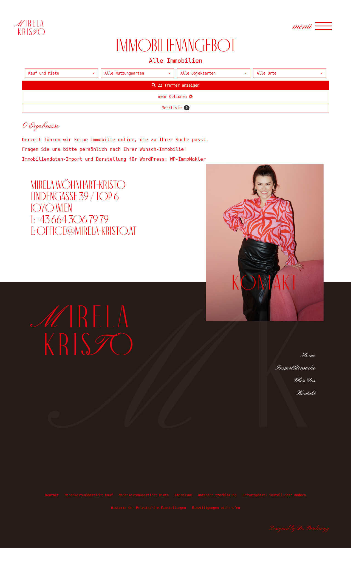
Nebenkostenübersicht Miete (144, 495)
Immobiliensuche (295, 368)
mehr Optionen (173, 96)
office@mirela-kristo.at (87, 231)
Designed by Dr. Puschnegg (299, 528)
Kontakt (305, 393)
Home (308, 355)
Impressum (183, 495)
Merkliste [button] (175, 108)
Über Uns (305, 380)
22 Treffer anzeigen (177, 85)
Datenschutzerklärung (217, 495)
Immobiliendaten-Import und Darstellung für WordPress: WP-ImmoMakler (114, 159)
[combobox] (61, 73)
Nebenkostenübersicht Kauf (89, 495)
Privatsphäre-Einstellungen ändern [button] (274, 495)
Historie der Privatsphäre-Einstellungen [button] (148, 508)
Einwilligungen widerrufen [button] (216, 508)
